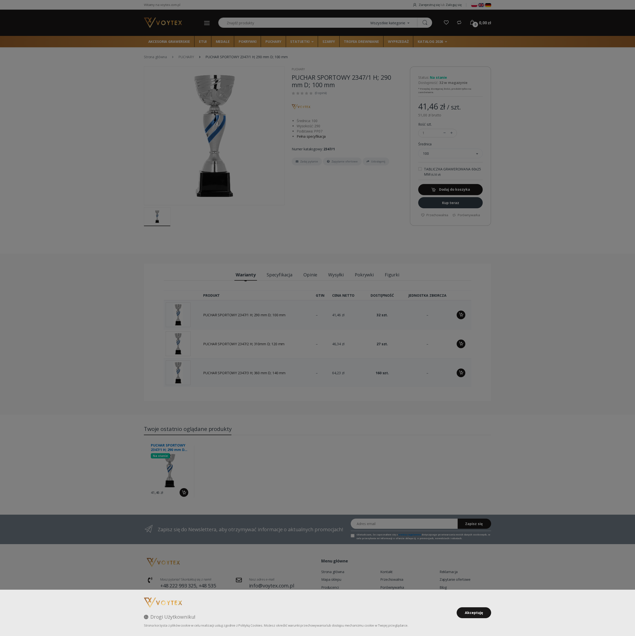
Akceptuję (474, 612)
